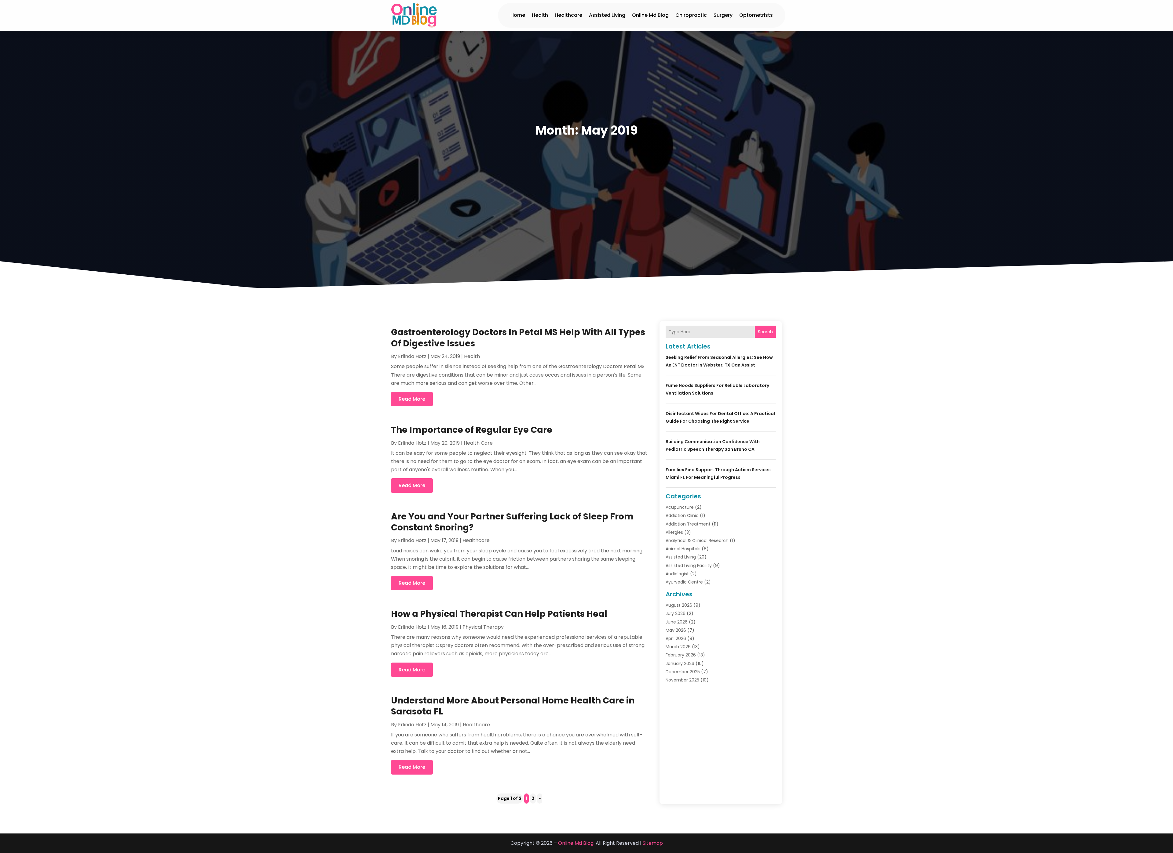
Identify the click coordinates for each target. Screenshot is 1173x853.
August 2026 (679, 605)
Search (765, 332)
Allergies (674, 532)
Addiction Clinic (682, 515)
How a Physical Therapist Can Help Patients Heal (499, 614)
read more (412, 399)
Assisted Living (607, 15)
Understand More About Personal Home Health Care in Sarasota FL (512, 706)
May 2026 (676, 630)
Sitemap (653, 843)
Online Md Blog (650, 15)
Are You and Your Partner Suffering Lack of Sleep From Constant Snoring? (512, 522)
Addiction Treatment (688, 524)
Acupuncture (680, 507)
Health (540, 15)
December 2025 (683, 672)
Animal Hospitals (683, 549)
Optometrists (756, 15)
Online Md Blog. (576, 843)
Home (517, 15)
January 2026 (680, 663)
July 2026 (675, 613)
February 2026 (681, 655)
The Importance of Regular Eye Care (471, 430)
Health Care (478, 442)
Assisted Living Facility (689, 565)
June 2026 (677, 622)
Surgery (723, 15)
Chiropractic (691, 15)
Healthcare (568, 15)
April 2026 (676, 638)
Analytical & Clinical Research (697, 540)
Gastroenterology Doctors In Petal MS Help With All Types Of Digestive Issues (518, 337)
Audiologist (677, 574)
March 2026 (678, 647)
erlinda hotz (412, 356)
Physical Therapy (483, 627)
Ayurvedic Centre (684, 582)
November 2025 (682, 680)
